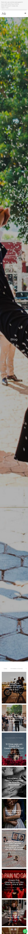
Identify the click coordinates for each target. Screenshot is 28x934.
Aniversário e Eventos (16, 668)
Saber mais (4, 8)
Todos (5, 668)
